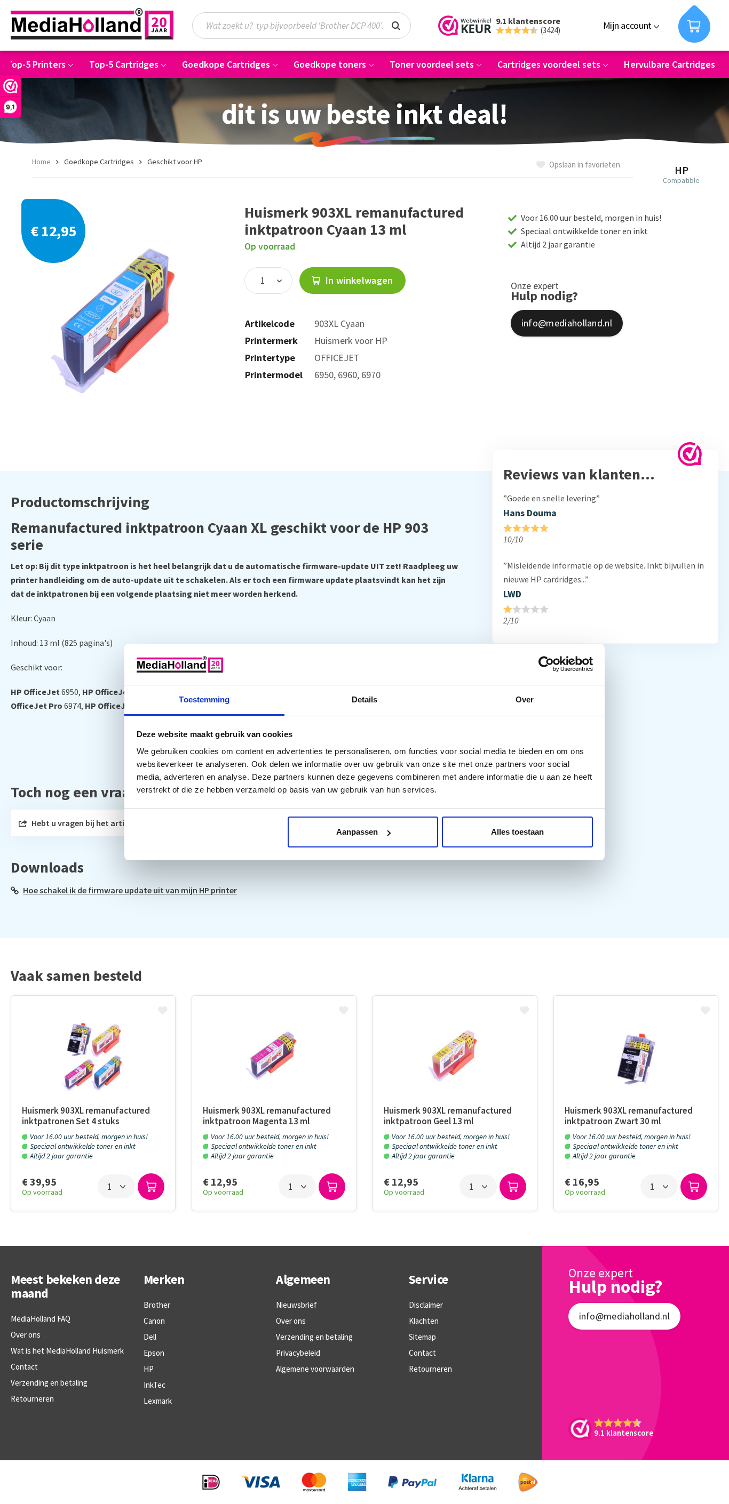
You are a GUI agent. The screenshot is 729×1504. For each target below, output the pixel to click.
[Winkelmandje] (694, 24)
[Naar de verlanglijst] (164, 1011)
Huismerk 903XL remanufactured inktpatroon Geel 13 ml (448, 1115)
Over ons (26, 1335)
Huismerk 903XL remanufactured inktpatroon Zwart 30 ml (629, 1115)
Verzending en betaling (49, 1383)
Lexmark (158, 1401)
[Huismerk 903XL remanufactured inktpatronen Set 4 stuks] (93, 1055)
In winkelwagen (358, 280)
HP (149, 1369)
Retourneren (32, 1399)
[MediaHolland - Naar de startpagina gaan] (92, 24)
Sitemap (422, 1337)
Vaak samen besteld (76, 976)
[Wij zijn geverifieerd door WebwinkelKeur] (690, 454)
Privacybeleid (298, 1353)
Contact (24, 1367)
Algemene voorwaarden (315, 1369)
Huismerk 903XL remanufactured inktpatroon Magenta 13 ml (267, 1115)
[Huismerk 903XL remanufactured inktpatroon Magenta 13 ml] (274, 1055)
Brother (157, 1305)
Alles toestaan (517, 831)
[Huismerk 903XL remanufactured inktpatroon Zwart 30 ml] (636, 1055)
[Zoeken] (396, 24)
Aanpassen (357, 831)
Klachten (424, 1321)
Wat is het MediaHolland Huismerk (67, 1351)
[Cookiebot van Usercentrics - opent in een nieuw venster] (546, 664)
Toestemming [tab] (204, 699)
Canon (154, 1321)
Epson (154, 1353)
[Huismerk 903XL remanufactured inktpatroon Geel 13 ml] (455, 1055)
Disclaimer (426, 1305)
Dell (150, 1337)
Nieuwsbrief (296, 1305)
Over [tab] (525, 699)
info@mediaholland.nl (566, 323)
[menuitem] (307, 25)
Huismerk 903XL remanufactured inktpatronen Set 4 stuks (86, 1115)
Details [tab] (365, 699)
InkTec (154, 1385)
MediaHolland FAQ (40, 1319)
